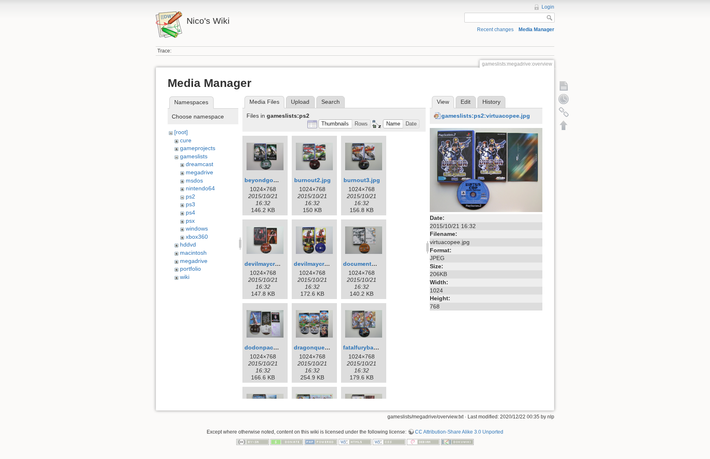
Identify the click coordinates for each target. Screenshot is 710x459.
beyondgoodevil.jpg (272, 180)
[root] (181, 132)
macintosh (193, 252)
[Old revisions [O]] (563, 98)
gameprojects (197, 148)
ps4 (190, 212)
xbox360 (197, 236)
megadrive (199, 172)
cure (185, 140)
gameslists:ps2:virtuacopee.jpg (485, 115)
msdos (194, 180)
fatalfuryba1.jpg (365, 347)
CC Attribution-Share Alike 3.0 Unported (459, 432)
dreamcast (199, 164)
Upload (300, 101)
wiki (184, 277)
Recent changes (495, 29)
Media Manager (536, 29)
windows (197, 228)
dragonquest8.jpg (319, 347)
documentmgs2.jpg (370, 263)
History (491, 101)
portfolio (190, 268)
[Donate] (286, 441)
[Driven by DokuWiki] (457, 441)
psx (190, 220)
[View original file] (486, 169)
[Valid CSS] (389, 441)
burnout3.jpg (361, 180)
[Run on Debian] (423, 441)
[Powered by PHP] (320, 441)
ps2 (190, 196)
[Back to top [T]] (563, 125)
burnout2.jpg (312, 180)
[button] (335, 124)
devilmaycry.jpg (266, 263)
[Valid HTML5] (355, 441)
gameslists (193, 156)
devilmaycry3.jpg (317, 263)
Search (330, 101)
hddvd (188, 244)
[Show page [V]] (563, 85)
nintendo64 (200, 188)
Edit (465, 101)
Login (548, 7)
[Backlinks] (563, 112)
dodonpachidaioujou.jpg (279, 347)
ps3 (190, 204)
